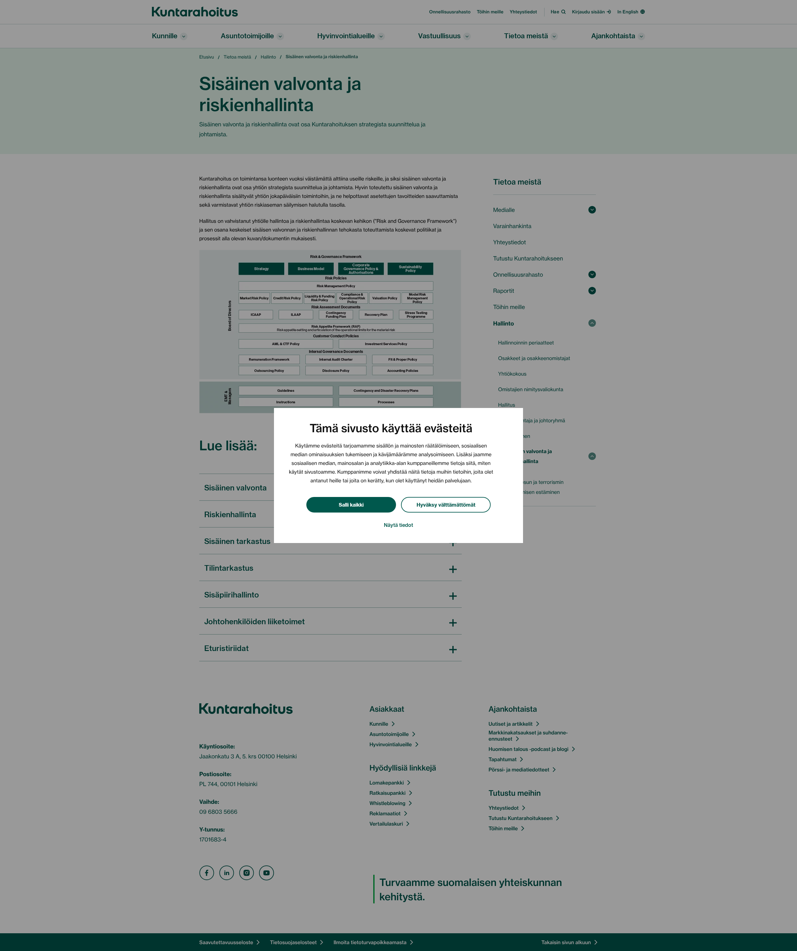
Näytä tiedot (398, 524)
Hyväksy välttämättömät (446, 504)
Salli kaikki (351, 504)
